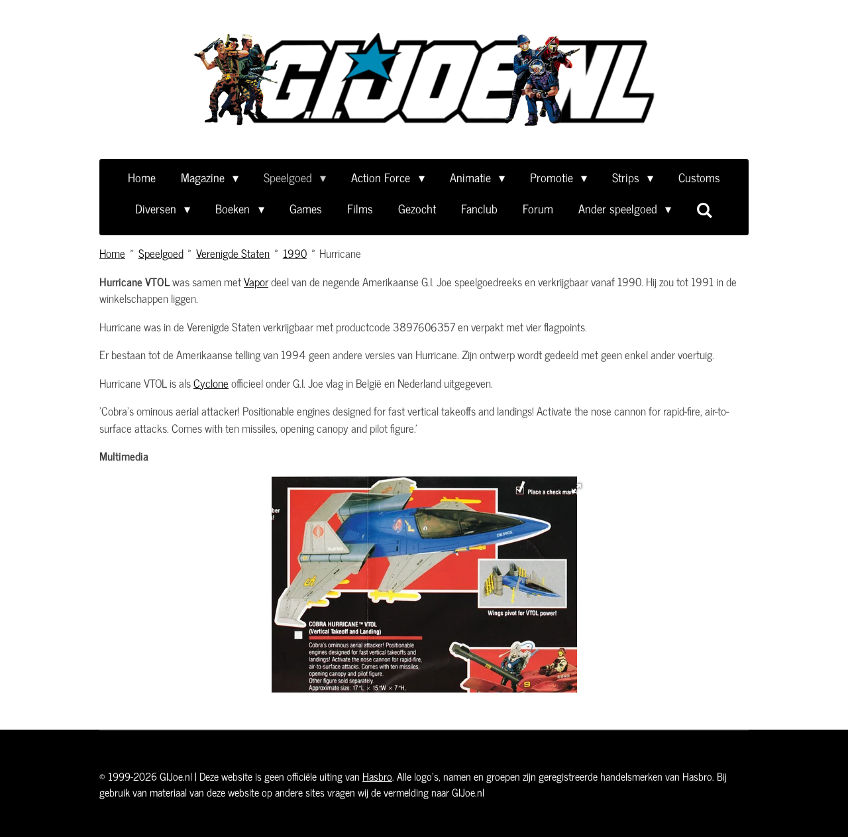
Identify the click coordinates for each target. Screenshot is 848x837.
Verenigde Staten (233, 253)
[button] (576, 488)
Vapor (256, 281)
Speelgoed (161, 253)
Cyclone (211, 383)
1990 (295, 253)
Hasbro (377, 776)
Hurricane (340, 253)
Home (112, 253)
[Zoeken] (704, 209)
